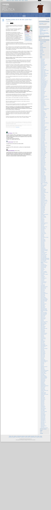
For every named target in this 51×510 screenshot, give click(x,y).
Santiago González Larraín (44, 390)
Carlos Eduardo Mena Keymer (45, 108)
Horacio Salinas (43, 209)
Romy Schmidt (43, 387)
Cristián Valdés (43, 137)
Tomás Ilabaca (43, 413)
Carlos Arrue (42, 106)
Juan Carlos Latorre (43, 255)
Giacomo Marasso (43, 195)
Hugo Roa (42, 213)
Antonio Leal (42, 95)
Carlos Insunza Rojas (44, 109)
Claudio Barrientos (43, 127)
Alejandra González (43, 69)
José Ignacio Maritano (44, 252)
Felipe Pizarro (43, 173)
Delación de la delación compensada (28, 37)
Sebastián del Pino (43, 392)
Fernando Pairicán (43, 177)
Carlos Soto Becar (43, 114)
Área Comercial (18, 437)
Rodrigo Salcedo (43, 386)
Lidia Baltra (42, 275)
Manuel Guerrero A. (43, 287)
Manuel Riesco (43, 290)
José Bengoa (42, 251)
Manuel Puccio (43, 289)
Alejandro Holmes (43, 74)
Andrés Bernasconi (43, 86)
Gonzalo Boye (43, 196)
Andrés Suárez (43, 92)
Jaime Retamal (43, 227)
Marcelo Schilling (43, 297)
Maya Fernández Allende (44, 321)
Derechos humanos (34, 13)
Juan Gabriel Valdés (43, 260)
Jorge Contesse (43, 239)
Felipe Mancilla (43, 171)
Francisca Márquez (43, 178)
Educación (45, 13)
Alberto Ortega (43, 62)
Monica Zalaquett (43, 326)
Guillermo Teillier (43, 204)
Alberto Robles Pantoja (44, 64)
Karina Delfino (43, 273)
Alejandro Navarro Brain (44, 75)
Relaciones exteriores (30, 16)
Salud (40, 16)
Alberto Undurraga (43, 65)
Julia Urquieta (43, 269)
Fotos (36, 436)
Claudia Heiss (43, 125)
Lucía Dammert (43, 276)
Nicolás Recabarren (43, 334)
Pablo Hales (42, 342)
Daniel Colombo (43, 139)
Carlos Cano (42, 107)
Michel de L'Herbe (43, 322)
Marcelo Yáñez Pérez (44, 298)
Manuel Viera (42, 291)
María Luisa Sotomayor (44, 313)
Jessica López (43, 231)
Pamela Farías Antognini (44, 348)
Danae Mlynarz (43, 138)
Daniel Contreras (43, 140)
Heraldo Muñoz (43, 207)
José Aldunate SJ (43, 248)
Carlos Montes (43, 111)
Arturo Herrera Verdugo (44, 96)
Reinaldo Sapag (43, 372)
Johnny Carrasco (43, 232)
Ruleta (41, 31)
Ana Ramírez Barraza (44, 84)
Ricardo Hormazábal (43, 376)
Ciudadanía (16, 13)
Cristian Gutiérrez (43, 133)
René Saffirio (42, 374)
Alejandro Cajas (43, 71)
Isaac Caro (42, 218)
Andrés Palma (43, 89)
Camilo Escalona (43, 104)
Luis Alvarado (42, 277)
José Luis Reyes (43, 253)
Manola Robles (43, 285)
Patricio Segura (43, 352)
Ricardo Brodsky (43, 375)
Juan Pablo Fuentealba (44, 265)
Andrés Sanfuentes (43, 91)
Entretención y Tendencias (21, 436)
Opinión (23, 0)
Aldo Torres (42, 68)
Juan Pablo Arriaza (43, 264)
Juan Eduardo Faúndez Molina (45, 258)
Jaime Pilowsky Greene (44, 226)
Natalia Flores (43, 329)
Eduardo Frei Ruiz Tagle (44, 152)
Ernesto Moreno (43, 158)
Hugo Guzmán (43, 210)
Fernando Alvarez (43, 175)
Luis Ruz (42, 283)
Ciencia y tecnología (6, 13)
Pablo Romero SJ (43, 346)
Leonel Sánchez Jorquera (44, 274)
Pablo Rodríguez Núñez (44, 345)
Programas (22, 437)
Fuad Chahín (42, 186)
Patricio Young (43, 355)
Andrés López (43, 88)
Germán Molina (43, 194)
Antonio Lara (42, 94)
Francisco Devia (43, 181)
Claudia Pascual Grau (44, 126)
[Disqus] (19, 143)
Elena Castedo (43, 156)
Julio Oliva (42, 270)
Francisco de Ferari (43, 180)
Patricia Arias (42, 349)
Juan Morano (42, 263)
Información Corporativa (12, 437)
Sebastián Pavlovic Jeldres (44, 394)
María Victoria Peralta (44, 314)
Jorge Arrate (42, 235)
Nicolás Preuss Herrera (44, 333)
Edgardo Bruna (43, 147)
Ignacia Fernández (43, 216)
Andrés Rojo (42, 90)
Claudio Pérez (43, 132)
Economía (40, 13)
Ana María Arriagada (43, 83)
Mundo (20, 0)
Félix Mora (42, 187)
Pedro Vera (42, 364)
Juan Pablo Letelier (43, 266)
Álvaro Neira (42, 426)
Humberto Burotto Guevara (44, 214)
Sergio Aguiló (42, 395)
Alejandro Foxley (43, 72)
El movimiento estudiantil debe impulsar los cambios (44, 30)
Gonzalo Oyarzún (43, 198)
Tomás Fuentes (43, 412)
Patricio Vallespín (43, 353)
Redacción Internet (33, 437)
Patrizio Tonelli (43, 356)
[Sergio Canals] (28, 33)
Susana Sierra (43, 407)
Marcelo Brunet (43, 294)
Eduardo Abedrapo (43, 148)
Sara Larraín (42, 391)
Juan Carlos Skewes (43, 256)
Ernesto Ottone (43, 159)
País (10, 0)
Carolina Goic (43, 119)
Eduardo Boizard (43, 149)
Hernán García (43, 208)
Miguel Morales (43, 324)
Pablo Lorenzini (43, 343)
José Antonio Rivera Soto (44, 249)
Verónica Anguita (43, 415)
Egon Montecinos (43, 155)
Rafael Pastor (42, 368)
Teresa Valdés (43, 410)
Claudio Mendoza (43, 130)
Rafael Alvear (42, 367)
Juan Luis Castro (43, 261)
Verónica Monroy (43, 418)
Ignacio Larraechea (43, 217)
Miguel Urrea (42, 325)
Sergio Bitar (42, 396)
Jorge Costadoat (43, 240)
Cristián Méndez (43, 135)
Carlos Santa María (43, 113)
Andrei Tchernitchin (43, 85)
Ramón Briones (43, 369)
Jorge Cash (42, 238)
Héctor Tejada (43, 215)
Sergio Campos (43, 397)
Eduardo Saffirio (43, 154)
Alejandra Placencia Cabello (45, 70)
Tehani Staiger (43, 409)
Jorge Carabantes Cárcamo (44, 237)
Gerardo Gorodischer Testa (44, 192)
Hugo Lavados (43, 212)
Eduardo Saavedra (43, 153)
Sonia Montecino (43, 406)
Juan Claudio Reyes (43, 257)
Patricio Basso (43, 350)
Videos (41, 436)
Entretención (16, 0)
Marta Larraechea (43, 306)
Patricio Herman (43, 351)
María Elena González (44, 308)
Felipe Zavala (42, 174)
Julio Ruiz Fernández (44, 271)
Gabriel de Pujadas (43, 189)
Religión (36, 16)
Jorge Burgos (42, 236)
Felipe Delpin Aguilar (43, 169)
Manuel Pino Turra (43, 288)
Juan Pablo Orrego (43, 267)
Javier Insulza (43, 230)
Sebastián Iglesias (43, 393)
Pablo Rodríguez (43, 344)
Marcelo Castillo (43, 295)
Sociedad (43, 16)
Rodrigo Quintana (43, 384)
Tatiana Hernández (43, 408)
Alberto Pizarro (43, 63)
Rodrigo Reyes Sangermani (44, 385)
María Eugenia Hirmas (44, 309)
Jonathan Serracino (43, 233)
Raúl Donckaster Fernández (44, 370)
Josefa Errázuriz (43, 247)
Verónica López (43, 417)
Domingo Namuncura (44, 146)
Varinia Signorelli (43, 414)
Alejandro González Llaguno (45, 73)
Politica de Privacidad (39, 437)
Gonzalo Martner (43, 197)
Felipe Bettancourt (43, 168)
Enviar (7, 23)
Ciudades (20, 13)
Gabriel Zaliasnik (43, 190)
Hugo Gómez (42, 211)
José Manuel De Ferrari (44, 254)
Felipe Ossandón (43, 172)
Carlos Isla (42, 110)
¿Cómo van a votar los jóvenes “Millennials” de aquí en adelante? (44, 33)
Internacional (5, 16)
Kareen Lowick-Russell (44, 272)
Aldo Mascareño (43, 67)
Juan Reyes (42, 268)
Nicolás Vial (42, 335)
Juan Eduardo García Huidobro (45, 259)
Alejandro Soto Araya (44, 76)
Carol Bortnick (43, 118)
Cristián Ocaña (43, 136)
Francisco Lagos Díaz (44, 184)
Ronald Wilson (43, 388)
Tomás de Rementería (44, 411)
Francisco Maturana (43, 185)
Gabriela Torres (43, 188)
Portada (8, 0)
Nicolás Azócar (43, 332)
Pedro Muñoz (42, 363)
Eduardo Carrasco (43, 150)
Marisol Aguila (43, 305)
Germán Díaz (42, 193)
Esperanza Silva (43, 160)
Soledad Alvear (43, 405)
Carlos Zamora (43, 116)
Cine (12, 13)
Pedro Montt (42, 362)
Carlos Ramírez (43, 112)
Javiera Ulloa (42, 229)
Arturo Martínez (43, 97)
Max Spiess (42, 320)
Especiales (26, 0)
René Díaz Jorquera (43, 373)
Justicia (10, 16)
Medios (20, 16)
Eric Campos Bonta (43, 157)
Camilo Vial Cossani (43, 105)
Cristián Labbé (43, 134)
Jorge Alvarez (42, 234)
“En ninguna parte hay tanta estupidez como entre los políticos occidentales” (28, 40)
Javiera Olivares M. (43, 228)
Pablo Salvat (42, 347)
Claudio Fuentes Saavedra (44, 129)
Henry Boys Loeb (43, 205)
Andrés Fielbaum (43, 87)
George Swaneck (43, 191)
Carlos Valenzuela (43, 115)
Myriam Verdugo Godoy (44, 328)
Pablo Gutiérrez (43, 341)
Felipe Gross (42, 170)
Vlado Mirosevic (43, 419)
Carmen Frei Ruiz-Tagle (44, 117)
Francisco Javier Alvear (44, 182)
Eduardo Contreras (43, 151)
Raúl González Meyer (44, 371)
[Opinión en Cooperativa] (25, 7)
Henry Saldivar (43, 206)
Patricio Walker (43, 354)
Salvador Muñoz (43, 389)
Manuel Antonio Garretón (44, 286)
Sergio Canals (9, 21)
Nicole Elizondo (43, 330)
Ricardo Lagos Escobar (44, 377)
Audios (38, 436)
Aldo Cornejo (42, 66)
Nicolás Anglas (43, 331)
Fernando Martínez (43, 176)
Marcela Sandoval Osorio (44, 293)
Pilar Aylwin (42, 365)
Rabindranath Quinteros (44, 366)
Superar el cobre (42, 34)
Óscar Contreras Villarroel (44, 427)
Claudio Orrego (43, 131)
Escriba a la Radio (27, 437)
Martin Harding (43, 307)
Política (24, 16)
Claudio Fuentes (43, 128)
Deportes (13, 0)
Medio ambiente (15, 16)
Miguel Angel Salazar (44, 323)
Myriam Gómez (43, 327)
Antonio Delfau (43, 93)
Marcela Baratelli (43, 292)
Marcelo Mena (43, 296)
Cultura (24, 13)
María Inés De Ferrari (44, 312)
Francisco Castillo (43, 179)
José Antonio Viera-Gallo (44, 250)
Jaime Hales (42, 225)
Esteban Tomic (43, 161)
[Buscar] (47, 19)
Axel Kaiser (42, 98)
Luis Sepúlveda (43, 284)
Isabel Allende (43, 219)
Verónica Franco (43, 416)
